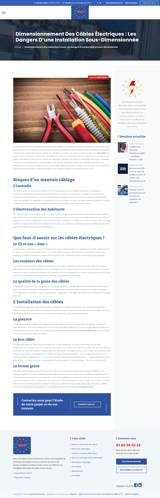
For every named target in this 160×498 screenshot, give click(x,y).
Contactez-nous (86, 387)
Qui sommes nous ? (114, 3)
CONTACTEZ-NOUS (149, 3)
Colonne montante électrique (84, 453)
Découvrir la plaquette (131, 470)
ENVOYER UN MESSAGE (131, 461)
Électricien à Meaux (23, 477)
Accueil (17, 47)
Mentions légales (132, 494)
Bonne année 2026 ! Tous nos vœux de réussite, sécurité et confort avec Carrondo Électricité (137, 174)
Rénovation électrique (81, 449)
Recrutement (131, 3)
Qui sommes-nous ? (23, 473)
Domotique (76, 466)
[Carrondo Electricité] (80, 12)
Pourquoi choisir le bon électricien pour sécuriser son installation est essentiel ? (137, 196)
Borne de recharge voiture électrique (87, 458)
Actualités (76, 475)
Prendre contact (86, 404)
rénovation (101, 153)
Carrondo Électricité (88, 330)
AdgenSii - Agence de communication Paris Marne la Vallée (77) (96, 494)
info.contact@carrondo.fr (81, 3)
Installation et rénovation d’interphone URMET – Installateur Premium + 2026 (137, 153)
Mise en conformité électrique (84, 444)
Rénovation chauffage (81, 462)
